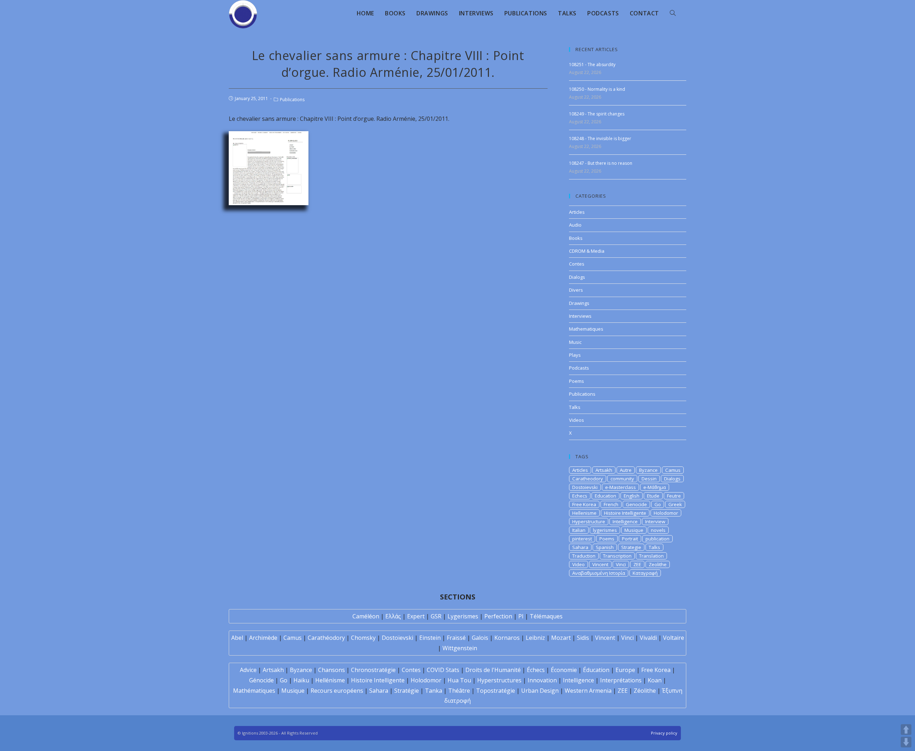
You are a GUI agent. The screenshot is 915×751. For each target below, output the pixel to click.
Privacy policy (664, 733)
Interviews (580, 316)
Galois (480, 638)
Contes (576, 264)
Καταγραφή (645, 573)
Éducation (596, 670)
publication (657, 538)
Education (605, 496)
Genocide (636, 504)
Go (657, 504)
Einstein (430, 638)
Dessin (649, 478)
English (631, 496)
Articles (577, 212)
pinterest (582, 538)
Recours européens (337, 691)
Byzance (648, 470)
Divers (576, 290)
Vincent (600, 564)
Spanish (605, 547)
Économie (564, 670)
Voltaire (673, 638)
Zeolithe (658, 564)
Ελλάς (393, 616)
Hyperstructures (499, 680)
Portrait (630, 538)
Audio (575, 225)
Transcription (617, 556)
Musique (633, 530)
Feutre (674, 496)
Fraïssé (456, 638)
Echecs (579, 496)
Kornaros (507, 638)
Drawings (579, 303)
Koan (655, 680)
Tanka (433, 691)
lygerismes (605, 530)
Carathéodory (326, 638)
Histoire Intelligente (625, 513)
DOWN (906, 742)
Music (575, 342)
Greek (675, 504)
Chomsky (363, 638)
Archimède (263, 638)
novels (658, 530)
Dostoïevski (397, 638)
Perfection (498, 616)
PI (521, 616)
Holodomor (666, 513)
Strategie (631, 547)
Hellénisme (330, 680)
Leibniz (535, 638)
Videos (576, 420)
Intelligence (625, 521)
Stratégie (406, 691)
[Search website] (672, 13)
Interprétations (621, 680)
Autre (626, 470)
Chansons (331, 670)
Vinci (621, 564)
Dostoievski (585, 487)
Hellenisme (584, 513)
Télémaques (546, 616)
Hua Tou (459, 680)
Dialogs (577, 277)
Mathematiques (586, 329)
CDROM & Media (586, 251)
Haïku (301, 680)
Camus (673, 470)
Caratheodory (587, 478)
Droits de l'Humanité (493, 670)
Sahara (580, 547)
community (622, 478)
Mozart (561, 638)
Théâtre (459, 691)
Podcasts (579, 368)
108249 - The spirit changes (596, 114)
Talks (574, 407)
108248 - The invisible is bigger (600, 138)
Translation (651, 556)
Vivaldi (648, 638)
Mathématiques (254, 691)
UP (906, 729)
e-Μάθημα (654, 487)
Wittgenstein (459, 648)
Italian (578, 530)
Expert (416, 616)
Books (576, 238)
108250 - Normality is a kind (597, 89)
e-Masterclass (620, 487)
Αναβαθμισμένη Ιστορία (598, 573)
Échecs (536, 670)
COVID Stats (443, 670)
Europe (625, 670)
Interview (655, 521)
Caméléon (365, 616)
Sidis (583, 638)
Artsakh (603, 470)
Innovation (542, 680)
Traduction (583, 556)
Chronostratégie (373, 670)
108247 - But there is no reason (600, 163)
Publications (292, 100)
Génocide (261, 680)
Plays (575, 355)
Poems (576, 381)
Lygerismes (462, 616)
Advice (248, 670)
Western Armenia (588, 691)
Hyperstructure (588, 521)
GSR (436, 616)
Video (578, 564)
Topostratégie (495, 691)
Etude (653, 496)
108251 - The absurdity (592, 64)
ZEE (637, 564)
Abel (237, 638)
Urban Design (540, 691)
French (611, 504)
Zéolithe (645, 691)
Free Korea (584, 504)
